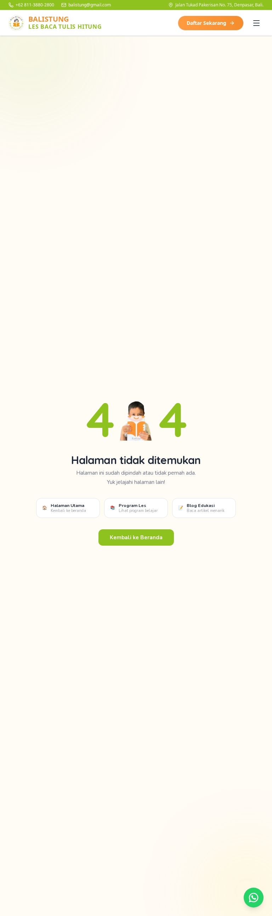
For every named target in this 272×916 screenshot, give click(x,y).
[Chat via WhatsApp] (254, 897)
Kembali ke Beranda (136, 537)
